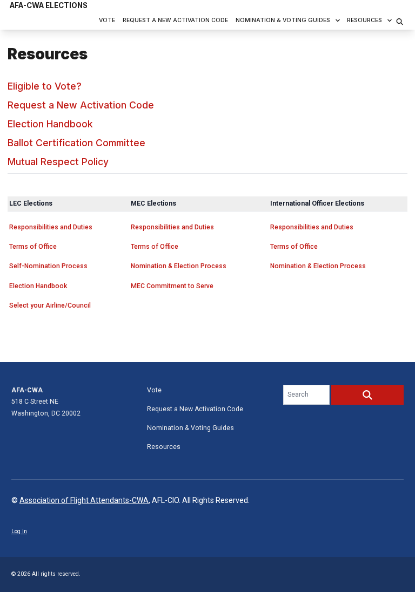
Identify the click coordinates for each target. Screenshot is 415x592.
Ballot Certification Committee (76, 142)
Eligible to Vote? (45, 86)
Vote (107, 20)
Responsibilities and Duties (50, 227)
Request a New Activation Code (175, 20)
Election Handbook (50, 124)
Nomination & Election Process (178, 266)
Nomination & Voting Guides (283, 20)
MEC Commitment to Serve (172, 286)
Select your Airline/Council (50, 305)
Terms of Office (33, 246)
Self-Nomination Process (48, 266)
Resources (364, 20)
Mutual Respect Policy (58, 161)
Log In (19, 531)
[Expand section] (338, 20)
